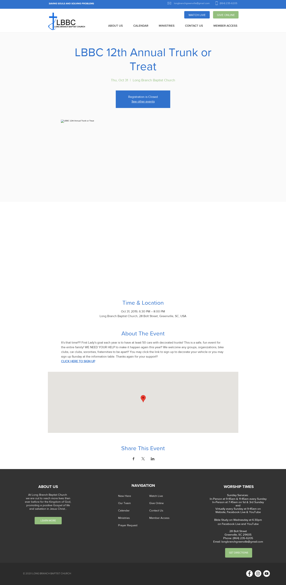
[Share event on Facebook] (133, 458)
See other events (143, 101)
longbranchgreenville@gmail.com (242, 541)
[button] (115, 25)
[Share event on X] (143, 458)
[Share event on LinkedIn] (152, 458)
